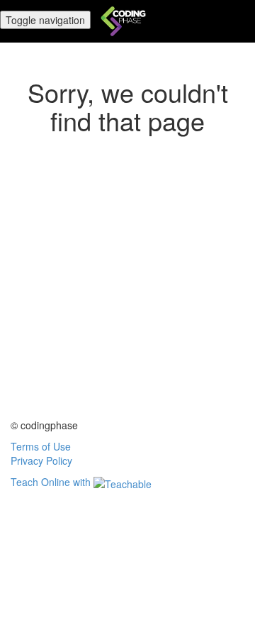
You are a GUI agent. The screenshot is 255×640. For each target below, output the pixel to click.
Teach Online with (52, 482)
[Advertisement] (127, 290)
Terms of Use (41, 446)
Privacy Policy (41, 460)
